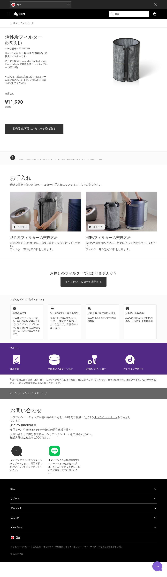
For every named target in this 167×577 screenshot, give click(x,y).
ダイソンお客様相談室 (23, 425)
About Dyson (16, 527)
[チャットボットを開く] (157, 566)
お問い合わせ (26, 410)
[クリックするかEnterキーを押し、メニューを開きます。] (9, 14)
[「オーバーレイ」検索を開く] (129, 14)
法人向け (15, 517)
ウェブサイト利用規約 (53, 547)
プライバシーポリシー (20, 547)
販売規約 (37, 547)
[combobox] (40, 4)
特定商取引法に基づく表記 (110, 547)
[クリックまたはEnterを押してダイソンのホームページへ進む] (19, 15)
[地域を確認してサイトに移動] (155, 4)
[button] (15, 537)
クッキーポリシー (73, 547)
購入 (12, 489)
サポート (15, 498)
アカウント (16, 508)
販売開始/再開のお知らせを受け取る (34, 128)
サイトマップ (90, 547)
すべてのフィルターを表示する (83, 281)
